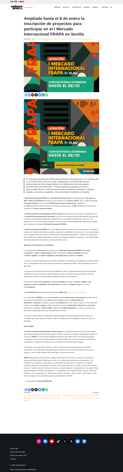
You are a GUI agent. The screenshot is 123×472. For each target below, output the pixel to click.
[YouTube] (51, 441)
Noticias (90, 39)
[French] (14, 2)
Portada (57, 7)
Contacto (13, 459)
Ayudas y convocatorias (68, 39)
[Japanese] (18, 2)
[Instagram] (38, 441)
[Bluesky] (39, 94)
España (85, 39)
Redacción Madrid (39, 39)
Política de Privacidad (17, 452)
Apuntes (87, 7)
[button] (69, 7)
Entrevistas (76, 7)
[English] (11, 2)
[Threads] (36, 94)
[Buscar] (111, 7)
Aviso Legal (14, 448)
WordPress (32, 469)
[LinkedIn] (84, 441)
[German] (16, 2)
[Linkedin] (43, 94)
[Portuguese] (21, 2)
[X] (32, 94)
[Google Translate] (25, 94)
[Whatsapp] (46, 94)
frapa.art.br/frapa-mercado (77, 292)
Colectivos (79, 39)
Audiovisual (56, 39)
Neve (12, 469)
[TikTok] (58, 441)
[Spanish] (23, 2)
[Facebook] (29, 94)
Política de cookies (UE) (18, 455)
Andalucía (50, 39)
